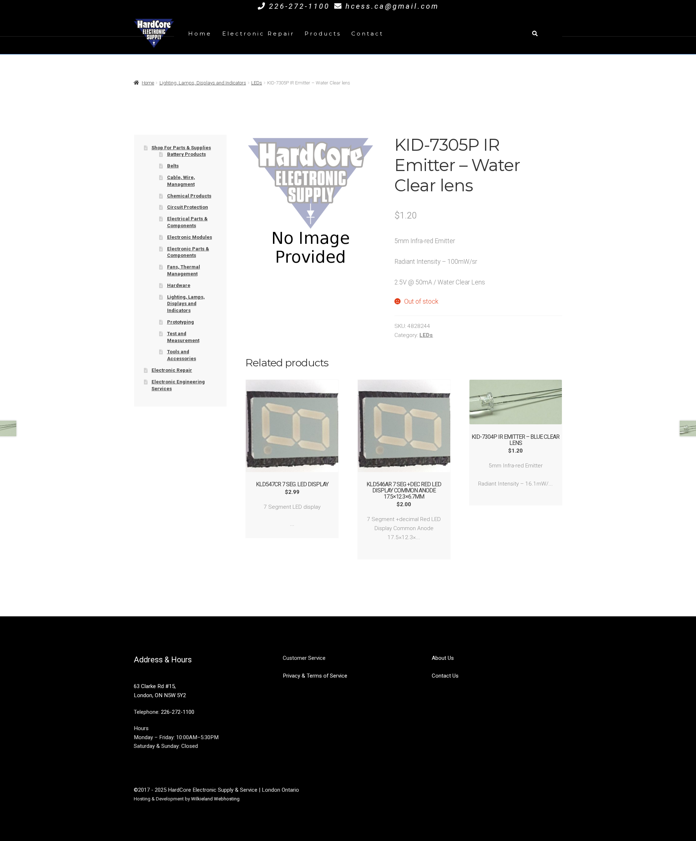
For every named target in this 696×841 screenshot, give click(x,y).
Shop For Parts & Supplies (181, 147)
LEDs (256, 83)
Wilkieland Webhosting (215, 799)
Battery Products (186, 154)
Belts (173, 165)
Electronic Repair (258, 33)
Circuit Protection (187, 207)
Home (200, 33)
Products (322, 33)
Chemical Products (189, 196)
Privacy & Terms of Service (315, 676)
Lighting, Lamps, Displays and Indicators (203, 83)
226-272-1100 (299, 6)
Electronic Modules (189, 237)
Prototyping (180, 322)
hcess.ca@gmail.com (392, 6)
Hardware (178, 285)
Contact (367, 33)
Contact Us (445, 676)
